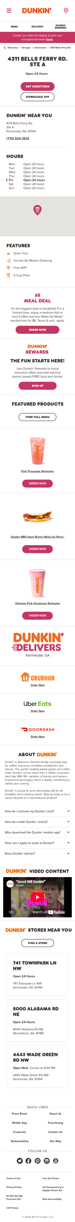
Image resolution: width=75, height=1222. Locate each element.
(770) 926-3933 (17, 138)
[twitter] (20, 1161)
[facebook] (28, 1160)
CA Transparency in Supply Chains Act (53, 1189)
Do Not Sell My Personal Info (14, 1197)
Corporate (19, 1132)
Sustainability (19, 1141)
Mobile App (19, 1123)
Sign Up (37, 385)
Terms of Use (13, 1178)
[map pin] (37, 210)
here (49, 39)
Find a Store (37, 943)
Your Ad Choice (50, 1178)
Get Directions (37, 86)
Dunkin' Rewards (60, 26)
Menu (14, 26)
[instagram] (46, 1160)
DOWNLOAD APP (37, 96)
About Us (55, 1113)
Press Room (19, 1113)
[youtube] (55, 1161)
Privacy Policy (14, 1187)
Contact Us (55, 1132)
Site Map (55, 1141)
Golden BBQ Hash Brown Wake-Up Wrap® (37, 537)
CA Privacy (12, 1208)
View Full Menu (37, 417)
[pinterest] (37, 1160)
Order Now (37, 329)
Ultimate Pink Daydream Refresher (37, 603)
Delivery (37, 26)
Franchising (55, 1123)
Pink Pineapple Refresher (37, 471)
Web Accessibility (52, 1199)
